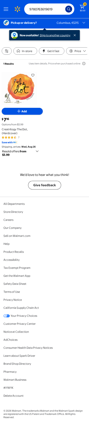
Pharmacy (10, 371)
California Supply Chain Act (21, 307)
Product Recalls (13, 251)
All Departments (14, 203)
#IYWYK (8, 387)
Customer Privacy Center (19, 323)
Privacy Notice (12, 299)
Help (6, 243)
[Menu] (6, 9)
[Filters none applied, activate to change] (7, 51)
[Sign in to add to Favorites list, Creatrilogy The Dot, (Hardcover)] (32, 75)
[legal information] (84, 63)
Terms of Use (11, 291)
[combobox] (49, 9)
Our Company (12, 227)
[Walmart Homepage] (17, 9)
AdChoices (10, 339)
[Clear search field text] (63, 9)
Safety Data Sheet (14, 283)
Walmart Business (14, 379)
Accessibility (11, 259)
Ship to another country (55, 35)
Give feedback (44, 185)
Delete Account (13, 395)
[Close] (75, 35)
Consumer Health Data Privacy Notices (28, 347)
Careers (8, 219)
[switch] (25, 51)
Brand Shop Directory (17, 363)
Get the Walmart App (16, 275)
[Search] (68, 9)
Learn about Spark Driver (19, 355)
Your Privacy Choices (24, 315)
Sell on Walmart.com (16, 235)
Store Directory (13, 211)
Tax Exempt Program (16, 267)
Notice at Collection (16, 331)
